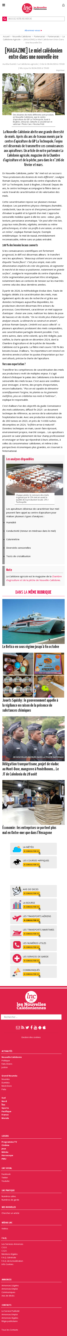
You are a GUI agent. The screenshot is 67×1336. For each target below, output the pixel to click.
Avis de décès (8, 1295)
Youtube (6, 1181)
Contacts (6, 1304)
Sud (4, 1097)
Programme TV (9, 1141)
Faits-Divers (7, 1063)
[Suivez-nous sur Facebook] (31, 1027)
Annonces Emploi (10, 1288)
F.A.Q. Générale (9, 1257)
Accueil (6, 36)
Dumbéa (6, 1082)
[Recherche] (4, 19)
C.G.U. (4, 1247)
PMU (4, 1158)
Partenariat (39, 36)
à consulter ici (31, 851)
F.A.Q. (4, 1238)
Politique (6, 1060)
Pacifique (6, 1111)
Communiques (8, 1292)
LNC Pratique (8, 1190)
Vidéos (5, 1228)
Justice (5, 1067)
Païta (4, 1089)
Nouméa (6, 1079)
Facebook (6, 1174)
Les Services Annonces (12, 1244)
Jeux (4, 1148)
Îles (3, 1104)
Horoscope (7, 1155)
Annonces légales (10, 1317)
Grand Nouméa (9, 1075)
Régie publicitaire (10, 1321)
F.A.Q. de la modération (12, 1261)
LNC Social (7, 1168)
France (5, 1114)
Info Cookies (7, 1264)
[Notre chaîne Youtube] (35, 1027)
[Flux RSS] (23, 1027)
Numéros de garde (10, 1199)
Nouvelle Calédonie (21, 36)
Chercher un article (10, 1213)
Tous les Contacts (10, 1329)
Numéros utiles (9, 1196)
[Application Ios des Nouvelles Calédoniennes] (44, 1027)
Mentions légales (10, 1254)
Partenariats (54, 36)
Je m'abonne (49, 4)
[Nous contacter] (18, 1027)
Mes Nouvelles (9, 1207)
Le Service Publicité (10, 1311)
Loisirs (5, 1135)
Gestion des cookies (31, 1037)
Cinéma (5, 1145)
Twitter (5, 1177)
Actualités (7, 1051)
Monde (5, 1118)
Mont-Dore (7, 1085)
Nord (4, 1101)
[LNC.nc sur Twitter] (27, 1027)
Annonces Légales (10, 1285)
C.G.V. (4, 1250)
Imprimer (60, 70)
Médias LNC (7, 1222)
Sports (5, 1108)
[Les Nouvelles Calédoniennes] (34, 8)
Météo (5, 1152)
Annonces (7, 1279)
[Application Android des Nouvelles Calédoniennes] (40, 1027)
